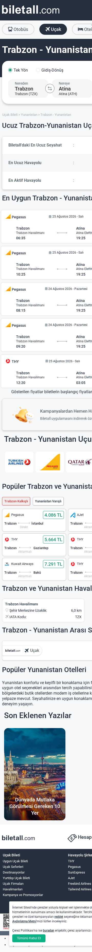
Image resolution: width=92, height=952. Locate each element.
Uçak (55, 29)
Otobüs (20, 29)
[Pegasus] (50, 462)
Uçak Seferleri (13, 867)
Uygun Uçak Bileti (15, 861)
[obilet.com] (30, 14)
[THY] (19, 462)
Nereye (64, 83)
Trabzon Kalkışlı (16, 501)
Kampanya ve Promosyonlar (23, 895)
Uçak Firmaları (13, 884)
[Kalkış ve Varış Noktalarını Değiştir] (49, 88)
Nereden (21, 83)
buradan (48, 930)
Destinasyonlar (14, 872)
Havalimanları (12, 889)
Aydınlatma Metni (24, 921)
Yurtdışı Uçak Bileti (16, 878)
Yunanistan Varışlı (48, 501)
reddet (58, 917)
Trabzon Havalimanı (21, 604)
